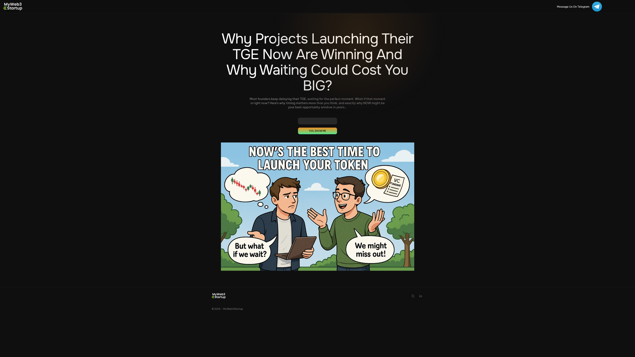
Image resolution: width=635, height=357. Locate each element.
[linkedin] (420, 296)
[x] (413, 296)
